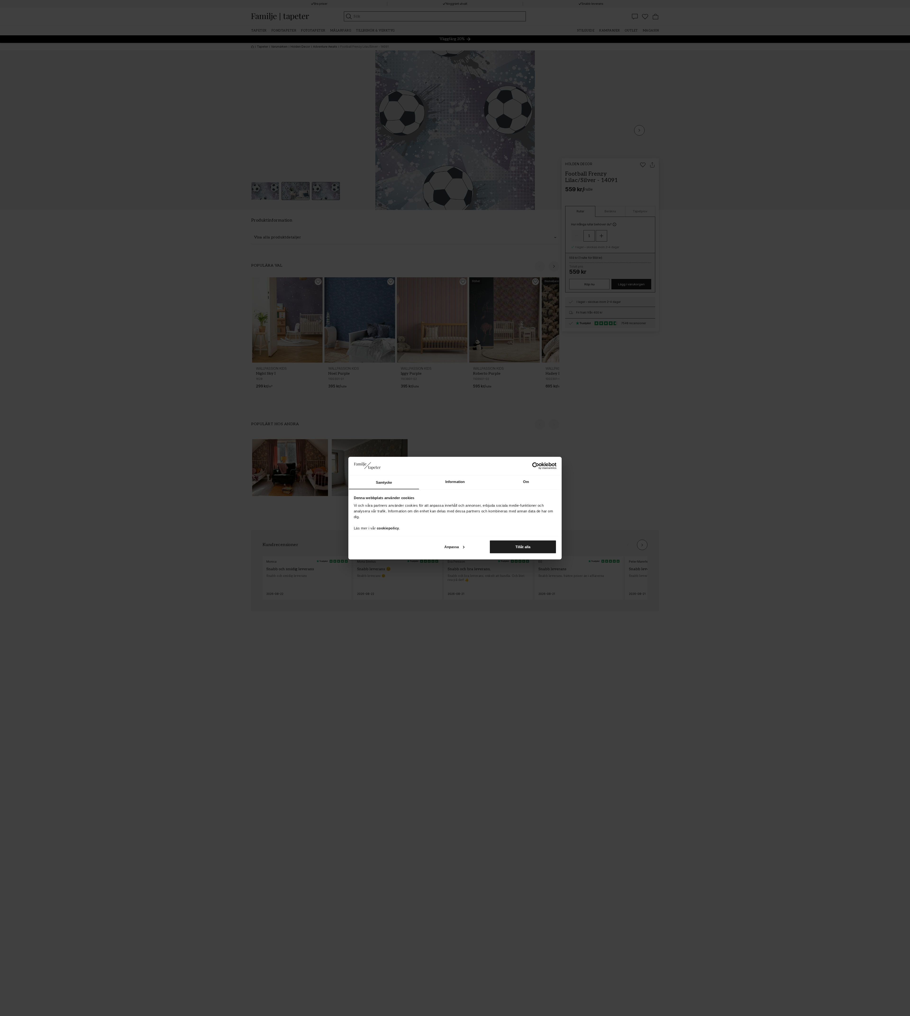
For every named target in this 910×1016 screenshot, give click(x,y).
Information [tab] (455, 481)
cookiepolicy (388, 528)
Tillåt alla (522, 547)
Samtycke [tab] (384, 482)
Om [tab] (526, 481)
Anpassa (451, 547)
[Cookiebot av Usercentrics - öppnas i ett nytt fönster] (535, 465)
